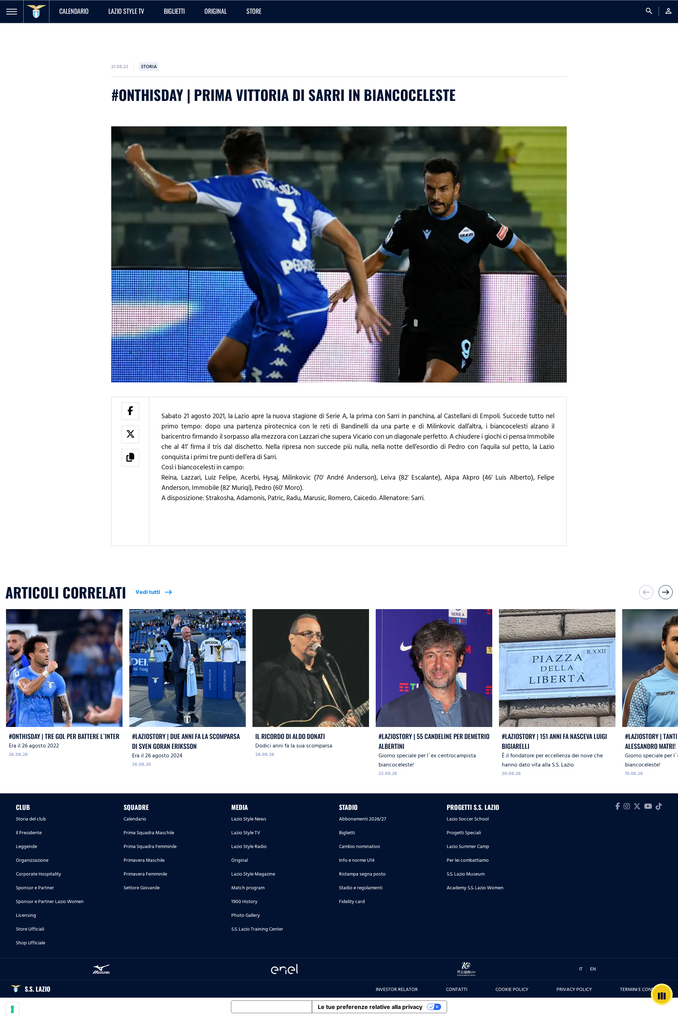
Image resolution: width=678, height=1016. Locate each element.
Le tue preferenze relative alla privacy (370, 1006)
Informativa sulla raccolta (271, 1006)
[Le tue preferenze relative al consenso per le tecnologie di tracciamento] (12, 1009)
